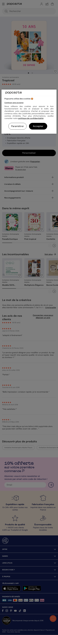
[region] (29, 112)
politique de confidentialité (30, 118)
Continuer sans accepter (14, 103)
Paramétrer (17, 126)
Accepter (38, 126)
